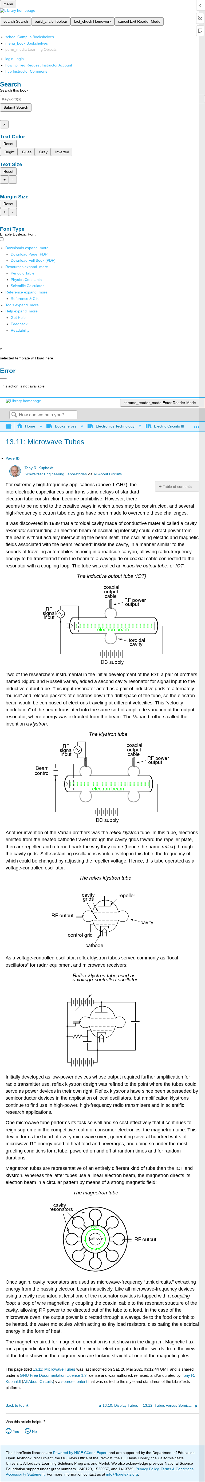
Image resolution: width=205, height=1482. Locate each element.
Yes (16, 1431)
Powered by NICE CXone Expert (81, 1452)
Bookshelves (65, 426)
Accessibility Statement (25, 1474)
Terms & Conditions (177, 1469)
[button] (19, 324)
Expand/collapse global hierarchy (12, 426)
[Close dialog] (3, 378)
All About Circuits (107, 474)
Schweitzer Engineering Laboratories (56, 474)
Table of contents (177, 486)
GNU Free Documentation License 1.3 (53, 1375)
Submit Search (15, 107)
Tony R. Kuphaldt (39, 468)
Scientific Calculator (27, 286)
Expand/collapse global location (197, 425)
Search (14, 415)
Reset (8, 144)
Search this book (14, 90)
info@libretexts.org (121, 1474)
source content (74, 1381)
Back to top (15, 1405)
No (34, 1431)
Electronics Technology (115, 426)
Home (30, 426)
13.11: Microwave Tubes (54, 1369)
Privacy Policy (147, 1469)
